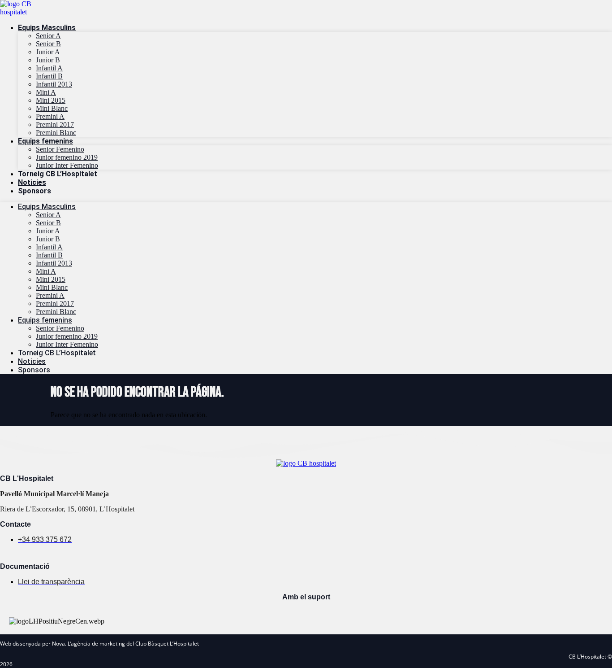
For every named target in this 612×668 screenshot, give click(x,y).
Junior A (48, 52)
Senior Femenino (60, 149)
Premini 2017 (55, 124)
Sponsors (34, 191)
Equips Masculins (47, 27)
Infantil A (49, 68)
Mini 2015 (50, 100)
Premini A (50, 116)
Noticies (32, 182)
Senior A (48, 35)
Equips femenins (45, 141)
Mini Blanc (52, 108)
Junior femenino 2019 (67, 157)
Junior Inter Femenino (67, 165)
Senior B (48, 44)
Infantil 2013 (54, 84)
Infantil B (49, 76)
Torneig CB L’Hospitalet (57, 174)
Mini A (46, 92)
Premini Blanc (56, 132)
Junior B (48, 60)
